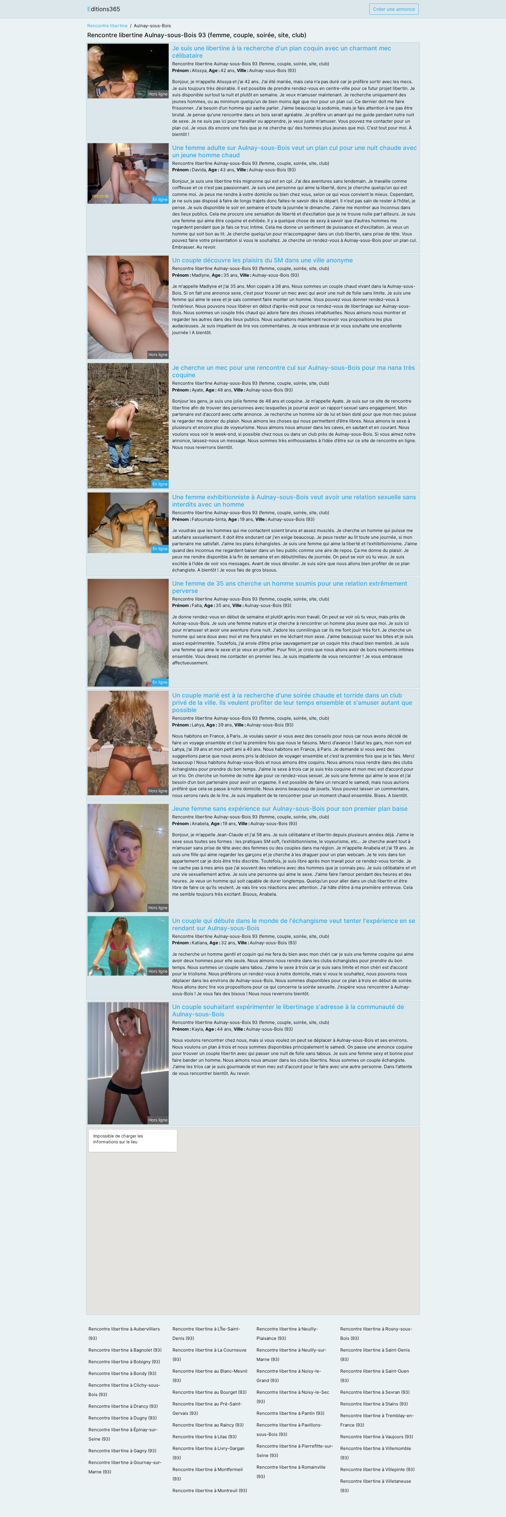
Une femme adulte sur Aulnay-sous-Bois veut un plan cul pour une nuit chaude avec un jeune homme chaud (294, 151)
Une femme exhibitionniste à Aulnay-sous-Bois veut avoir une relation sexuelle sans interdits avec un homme (294, 500)
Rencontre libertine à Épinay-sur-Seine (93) (123, 1434)
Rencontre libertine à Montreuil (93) (209, 1490)
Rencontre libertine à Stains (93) (374, 1404)
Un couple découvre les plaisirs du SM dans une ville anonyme (262, 260)
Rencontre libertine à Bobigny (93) (124, 1361)
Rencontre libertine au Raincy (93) (208, 1425)
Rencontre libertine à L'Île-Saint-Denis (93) (206, 1333)
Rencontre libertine (107, 25)
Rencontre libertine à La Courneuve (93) (209, 1354)
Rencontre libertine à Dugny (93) (122, 1418)
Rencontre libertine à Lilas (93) (204, 1436)
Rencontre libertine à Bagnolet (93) (125, 1350)
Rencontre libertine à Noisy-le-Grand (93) (289, 1375)
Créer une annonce (394, 9)
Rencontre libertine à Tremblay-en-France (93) (377, 1420)
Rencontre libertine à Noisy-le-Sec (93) (293, 1396)
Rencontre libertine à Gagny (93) (122, 1450)
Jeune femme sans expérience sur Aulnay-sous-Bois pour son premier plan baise (290, 808)
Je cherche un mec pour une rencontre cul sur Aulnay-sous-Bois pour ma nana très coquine (293, 371)
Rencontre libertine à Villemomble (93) (375, 1453)
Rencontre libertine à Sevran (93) (375, 1392)
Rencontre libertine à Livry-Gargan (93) (208, 1453)
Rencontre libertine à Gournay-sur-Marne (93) (125, 1467)
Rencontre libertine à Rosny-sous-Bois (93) (376, 1333)
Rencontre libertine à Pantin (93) (290, 1413)
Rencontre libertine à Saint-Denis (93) (375, 1354)
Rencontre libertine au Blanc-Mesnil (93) (209, 1375)
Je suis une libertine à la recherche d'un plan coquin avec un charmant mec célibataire (281, 52)
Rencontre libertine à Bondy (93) (122, 1373)
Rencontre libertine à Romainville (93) (291, 1471)
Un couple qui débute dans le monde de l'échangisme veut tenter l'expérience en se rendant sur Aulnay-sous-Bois (293, 924)
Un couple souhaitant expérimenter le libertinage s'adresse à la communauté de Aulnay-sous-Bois (288, 1010)
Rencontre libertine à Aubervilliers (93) (124, 1333)
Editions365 (103, 9)
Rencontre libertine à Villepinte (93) (377, 1469)
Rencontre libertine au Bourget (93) (209, 1392)
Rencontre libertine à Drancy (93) (123, 1406)
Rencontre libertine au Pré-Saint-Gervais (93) (207, 1408)
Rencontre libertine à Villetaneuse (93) (375, 1485)
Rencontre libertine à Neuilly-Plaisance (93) (287, 1333)
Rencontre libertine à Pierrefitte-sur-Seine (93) (295, 1450)
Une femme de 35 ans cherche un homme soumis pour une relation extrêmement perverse (289, 587)
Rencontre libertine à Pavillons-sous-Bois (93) (289, 1429)
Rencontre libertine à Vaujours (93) (376, 1436)
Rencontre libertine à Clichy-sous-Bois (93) (124, 1389)
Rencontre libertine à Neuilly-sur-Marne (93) (291, 1354)
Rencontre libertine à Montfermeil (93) (207, 1474)
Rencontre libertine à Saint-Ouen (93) (374, 1375)
